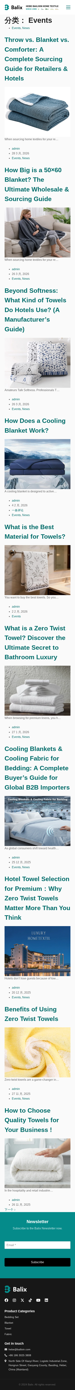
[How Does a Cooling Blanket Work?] (38, 463)
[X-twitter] (22, 1300)
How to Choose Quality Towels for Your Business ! (32, 1120)
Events (16, 28)
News (26, 28)
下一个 (9, 1209)
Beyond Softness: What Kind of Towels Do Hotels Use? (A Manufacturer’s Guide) (35, 310)
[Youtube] (38, 1300)
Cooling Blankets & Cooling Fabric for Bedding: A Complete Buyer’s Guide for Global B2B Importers (37, 768)
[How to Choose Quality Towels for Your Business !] (38, 1163)
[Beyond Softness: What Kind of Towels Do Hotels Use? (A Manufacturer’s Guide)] (38, 362)
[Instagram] (14, 1300)
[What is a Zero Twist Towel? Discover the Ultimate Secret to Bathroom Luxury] (38, 690)
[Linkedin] (46, 1300)
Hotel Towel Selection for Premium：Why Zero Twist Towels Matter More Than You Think (37, 898)
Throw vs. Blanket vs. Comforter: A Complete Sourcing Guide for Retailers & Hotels (37, 59)
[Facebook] (6, 1300)
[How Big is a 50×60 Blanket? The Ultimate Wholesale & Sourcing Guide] (38, 232)
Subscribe (37, 1262)
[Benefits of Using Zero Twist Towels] (38, 1052)
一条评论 (17, 510)
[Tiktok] (30, 1300)
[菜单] (68, 7)
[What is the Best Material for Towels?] (38, 569)
